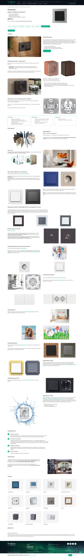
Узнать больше (47, 50)
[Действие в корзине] (75, 1)
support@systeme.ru (30, 548)
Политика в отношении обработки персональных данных (34, 551)
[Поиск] (74, 1)
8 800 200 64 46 (30, 546)
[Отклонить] (75, 555)
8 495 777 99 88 (30, 547)
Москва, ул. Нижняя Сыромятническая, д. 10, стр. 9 (54, 549)
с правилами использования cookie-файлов (29, 555)
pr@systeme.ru (50, 552)
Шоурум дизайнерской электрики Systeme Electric (53, 547)
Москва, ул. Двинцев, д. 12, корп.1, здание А (53, 545)
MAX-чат (28, 544)
